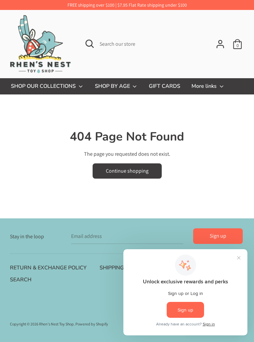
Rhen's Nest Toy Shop (56, 323)
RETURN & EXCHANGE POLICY (48, 267)
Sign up (218, 235)
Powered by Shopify (91, 323)
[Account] (220, 41)
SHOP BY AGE (113, 86)
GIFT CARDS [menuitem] (164, 86)
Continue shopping (127, 170)
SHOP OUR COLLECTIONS (44, 86)
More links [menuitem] (204, 86)
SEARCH (20, 279)
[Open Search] (89, 43)
